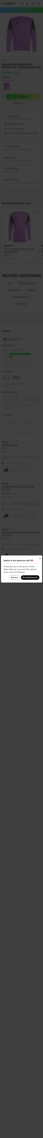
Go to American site (30, 577)
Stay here (14, 577)
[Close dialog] (40, 558)
